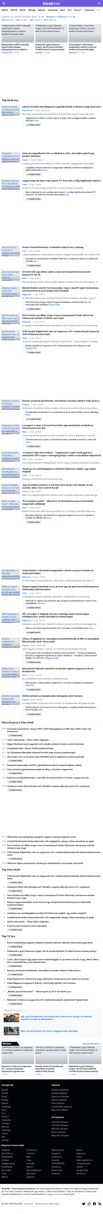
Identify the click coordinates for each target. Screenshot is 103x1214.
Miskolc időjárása (59, 1100)
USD (17, 20)
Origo (27, 415)
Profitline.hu (32, 1150)
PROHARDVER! (58, 1163)
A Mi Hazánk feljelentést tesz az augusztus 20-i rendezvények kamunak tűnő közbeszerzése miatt (60, 333)
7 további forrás (33, 265)
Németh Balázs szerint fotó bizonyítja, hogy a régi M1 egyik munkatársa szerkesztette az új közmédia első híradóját (60, 289)
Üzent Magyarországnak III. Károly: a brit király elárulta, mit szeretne (41, 983)
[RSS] (99, 1203)
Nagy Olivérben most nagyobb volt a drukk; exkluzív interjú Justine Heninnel (45, 744)
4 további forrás (33, 632)
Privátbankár (7, 1157)
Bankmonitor (57, 1170)
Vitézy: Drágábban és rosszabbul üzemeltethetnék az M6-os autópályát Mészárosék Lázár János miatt (60, 640)
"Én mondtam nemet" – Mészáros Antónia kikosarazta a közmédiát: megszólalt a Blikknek (58, 502)
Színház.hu (56, 1167)
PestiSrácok (7, 1167)
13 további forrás (34, 419)
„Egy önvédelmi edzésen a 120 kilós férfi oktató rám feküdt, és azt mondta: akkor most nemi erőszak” (57, 486)
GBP (31, 20)
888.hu (5, 1177)
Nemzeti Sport (58, 1150)
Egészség (6, 1130)
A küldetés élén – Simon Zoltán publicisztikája (30, 748)
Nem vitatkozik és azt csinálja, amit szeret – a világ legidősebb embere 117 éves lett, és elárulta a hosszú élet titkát (60, 193)
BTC (46, 20)
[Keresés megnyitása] (4, 3)
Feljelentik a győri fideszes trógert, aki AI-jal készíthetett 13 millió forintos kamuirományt (51, 951)
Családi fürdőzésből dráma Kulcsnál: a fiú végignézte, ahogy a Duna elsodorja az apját (50, 841)
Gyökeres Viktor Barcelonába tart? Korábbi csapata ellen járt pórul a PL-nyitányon (48, 786)
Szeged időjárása (59, 1093)
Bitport (30, 1167)
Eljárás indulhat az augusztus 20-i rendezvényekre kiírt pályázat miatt (58, 345)
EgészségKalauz (34, 1170)
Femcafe (30, 1163)
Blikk (24, 278)
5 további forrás (33, 199)
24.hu (44, 170)
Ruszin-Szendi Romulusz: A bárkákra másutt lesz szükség (52, 247)
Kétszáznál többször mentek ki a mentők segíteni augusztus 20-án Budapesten (57, 670)
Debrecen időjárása (60, 1096)
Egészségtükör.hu (84, 1160)
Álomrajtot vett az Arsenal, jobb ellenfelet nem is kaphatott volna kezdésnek (45, 757)
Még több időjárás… (60, 1110)
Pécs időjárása (58, 1103)
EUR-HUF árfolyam (60, 1122)
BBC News (31, 1173)
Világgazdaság (51, 658)
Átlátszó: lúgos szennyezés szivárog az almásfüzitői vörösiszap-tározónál (45, 863)
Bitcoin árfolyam (59, 1132)
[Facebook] (94, 1203)
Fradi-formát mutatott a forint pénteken (27, 926)
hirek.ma (58, 1194)
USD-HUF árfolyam (60, 1125)
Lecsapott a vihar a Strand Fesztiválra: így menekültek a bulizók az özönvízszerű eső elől (57, 426)
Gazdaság (53, 10)
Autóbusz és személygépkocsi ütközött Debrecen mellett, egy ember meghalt (59, 470)
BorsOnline (6, 1170)
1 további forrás (33, 125)
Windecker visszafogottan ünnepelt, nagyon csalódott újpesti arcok (41, 837)
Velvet (79, 1150)
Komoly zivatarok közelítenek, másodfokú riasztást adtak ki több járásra (60, 400)
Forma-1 (78, 10)
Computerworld (83, 1163)
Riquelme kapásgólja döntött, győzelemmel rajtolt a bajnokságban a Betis (44, 765)
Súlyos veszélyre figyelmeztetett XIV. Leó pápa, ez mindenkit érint (56, 628)
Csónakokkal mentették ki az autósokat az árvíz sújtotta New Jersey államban (62, 412)
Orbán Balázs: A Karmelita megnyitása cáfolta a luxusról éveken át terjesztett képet (57, 572)
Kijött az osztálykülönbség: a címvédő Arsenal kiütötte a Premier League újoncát (48, 777)
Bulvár (23, 10)
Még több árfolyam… (61, 1135)
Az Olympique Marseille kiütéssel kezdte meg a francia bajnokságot (41, 752)
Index (36, 120)
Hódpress (56, 1173)
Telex (24, 184)
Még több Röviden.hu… (92, 1044)
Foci (69, 10)
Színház (5, 1140)
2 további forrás (33, 174)
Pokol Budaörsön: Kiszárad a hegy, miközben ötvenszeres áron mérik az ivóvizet (48, 979)
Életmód (5, 1127)
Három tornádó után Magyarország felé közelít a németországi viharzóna (61, 106)
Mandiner (6, 1150)
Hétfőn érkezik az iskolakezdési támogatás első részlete (52, 696)
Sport (62, 10)
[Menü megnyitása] (99, 3)
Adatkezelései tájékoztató (47, 1203)
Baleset (41, 10)
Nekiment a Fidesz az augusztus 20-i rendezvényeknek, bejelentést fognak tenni (47, 1000)
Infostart (41, 603)
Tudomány (89, 10)
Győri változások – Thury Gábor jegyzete (28, 740)
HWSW (79, 1167)
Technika (6, 1123)
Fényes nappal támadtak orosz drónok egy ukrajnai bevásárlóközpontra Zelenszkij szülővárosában (60, 588)
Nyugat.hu (56, 1153)
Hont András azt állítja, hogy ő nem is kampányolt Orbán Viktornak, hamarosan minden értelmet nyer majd (58, 316)
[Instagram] (89, 1203)
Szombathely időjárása (62, 1106)
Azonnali (55, 1160)
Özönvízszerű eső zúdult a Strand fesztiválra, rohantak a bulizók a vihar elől (60, 439)
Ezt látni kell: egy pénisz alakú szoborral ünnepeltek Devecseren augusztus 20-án (56, 273)
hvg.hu (25, 160)
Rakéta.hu (80, 1173)
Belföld (5, 10)
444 (24, 251)
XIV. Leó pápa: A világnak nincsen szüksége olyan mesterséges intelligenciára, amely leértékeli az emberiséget (55, 615)
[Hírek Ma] (51, 3)
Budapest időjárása (56, 17)
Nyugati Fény (54, 305)
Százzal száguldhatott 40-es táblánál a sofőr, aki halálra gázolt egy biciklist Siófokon (58, 154)
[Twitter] (83, 1203)
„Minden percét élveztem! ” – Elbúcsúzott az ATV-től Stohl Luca (39, 991)
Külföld (14, 10)
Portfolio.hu (7, 52)
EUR (3, 20)
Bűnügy (32, 10)
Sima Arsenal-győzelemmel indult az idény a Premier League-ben (40, 769)
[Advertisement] (51, 76)
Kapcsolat (28, 1203)
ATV (35, 261)
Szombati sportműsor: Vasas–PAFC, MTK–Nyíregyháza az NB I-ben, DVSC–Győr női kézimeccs (49, 730)
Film (3, 1137)
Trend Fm (31, 1153)
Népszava (73, 52)
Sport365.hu (7, 1153)
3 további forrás (33, 714)
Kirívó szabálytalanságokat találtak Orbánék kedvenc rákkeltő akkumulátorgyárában (50, 942)
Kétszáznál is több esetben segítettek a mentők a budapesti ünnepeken (59, 683)
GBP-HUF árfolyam (60, 1129)
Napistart (31, 1177)
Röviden (38, 52)
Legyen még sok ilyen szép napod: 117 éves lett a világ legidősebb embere (61, 180)
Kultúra (38, 491)
